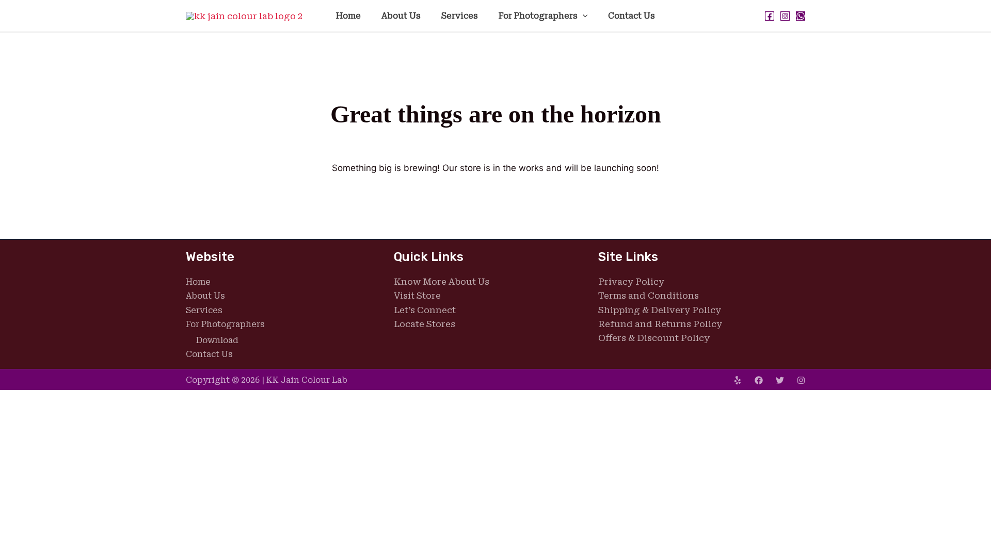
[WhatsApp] (800, 16)
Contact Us (631, 16)
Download (217, 340)
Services (459, 16)
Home (348, 16)
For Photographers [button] (538, 16)
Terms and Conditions (648, 295)
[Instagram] (785, 16)
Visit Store (417, 295)
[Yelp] (737, 380)
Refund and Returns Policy (660, 324)
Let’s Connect (425, 310)
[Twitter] (780, 380)
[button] (583, 16)
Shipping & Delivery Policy (659, 310)
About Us (401, 16)
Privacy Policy (631, 281)
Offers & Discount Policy (654, 338)
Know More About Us (441, 281)
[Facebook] (769, 16)
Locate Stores (424, 324)
